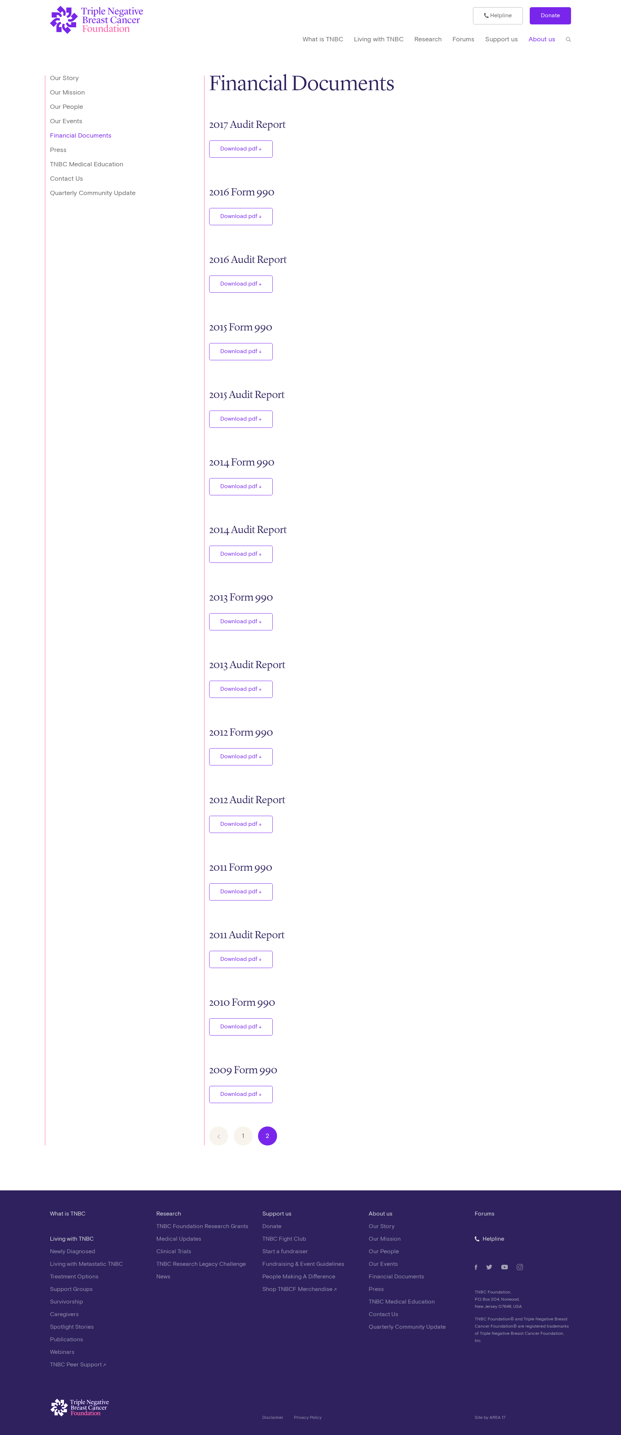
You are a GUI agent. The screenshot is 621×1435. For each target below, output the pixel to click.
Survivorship (66, 1302)
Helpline (500, 15)
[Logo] (151, 1410)
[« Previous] (218, 1135)
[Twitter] (489, 1267)
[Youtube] (504, 1267)
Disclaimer (272, 1417)
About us (380, 1214)
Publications (66, 1339)
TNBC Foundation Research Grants (202, 1226)
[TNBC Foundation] (115, 20)
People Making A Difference (298, 1277)
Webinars (62, 1352)
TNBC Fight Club (284, 1239)
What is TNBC (68, 1214)
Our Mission (67, 92)
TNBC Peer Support (76, 1365)
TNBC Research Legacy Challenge (201, 1264)
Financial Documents (80, 135)
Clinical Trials (173, 1251)
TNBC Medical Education (86, 164)
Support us (276, 1214)
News (163, 1277)
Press (58, 150)
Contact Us (66, 179)
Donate (550, 15)
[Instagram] (520, 1267)
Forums (484, 1214)
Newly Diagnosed (72, 1251)
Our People (66, 107)
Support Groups (71, 1289)
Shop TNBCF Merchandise (298, 1289)
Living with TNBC (72, 1239)
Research (168, 1214)
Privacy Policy (308, 1417)
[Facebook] (476, 1267)
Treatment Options (74, 1277)
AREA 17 (497, 1417)
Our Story (64, 78)
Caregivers (64, 1314)
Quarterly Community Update (92, 193)
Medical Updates (178, 1239)
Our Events (66, 121)
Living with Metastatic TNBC (86, 1264)
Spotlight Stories (72, 1327)
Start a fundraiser (285, 1251)
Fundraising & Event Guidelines (303, 1264)
